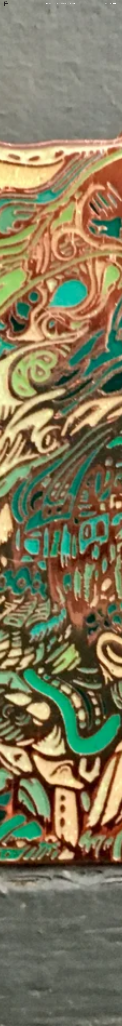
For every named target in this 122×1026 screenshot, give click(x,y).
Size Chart (72, 3)
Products (48, 3)
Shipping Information (60, 3)
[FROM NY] (11, 3)
